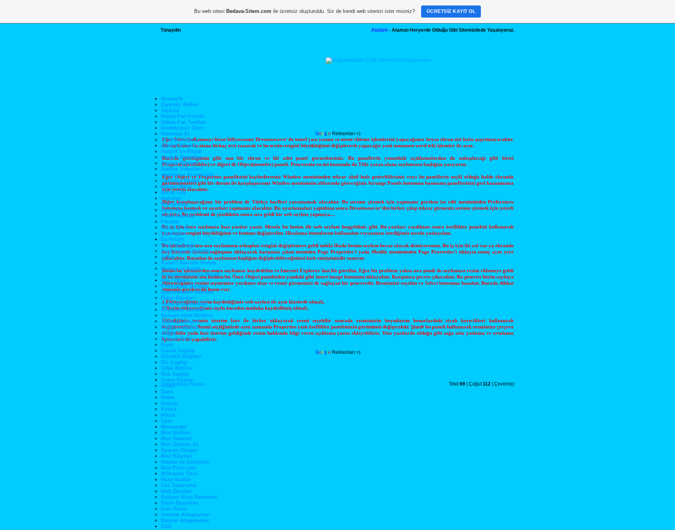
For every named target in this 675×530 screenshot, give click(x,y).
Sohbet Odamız (179, 140)
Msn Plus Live (178, 468)
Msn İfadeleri (176, 438)
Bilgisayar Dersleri (183, 309)
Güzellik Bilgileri (181, 356)
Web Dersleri (176, 491)
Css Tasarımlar (179, 485)
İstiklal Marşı (176, 186)
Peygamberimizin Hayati (190, 274)
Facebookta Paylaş (183, 384)
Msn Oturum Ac (180, 444)
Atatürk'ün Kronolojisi (187, 175)
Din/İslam (172, 239)
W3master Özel (179, 473)
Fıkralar (170, 222)
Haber (168, 397)
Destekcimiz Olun (182, 128)
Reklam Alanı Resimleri (189, 497)
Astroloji (171, 198)
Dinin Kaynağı (178, 245)
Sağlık (168, 333)
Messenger (174, 427)
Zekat (167, 257)
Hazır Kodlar (176, 479)
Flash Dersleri (178, 298)
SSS (166, 526)
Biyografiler (175, 204)
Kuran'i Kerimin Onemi (188, 263)
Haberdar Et (175, 134)
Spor (167, 421)
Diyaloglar (173, 233)
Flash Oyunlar (178, 216)
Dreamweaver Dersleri (187, 292)
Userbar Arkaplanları (186, 515)
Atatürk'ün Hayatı (181, 151)
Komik (169, 409)
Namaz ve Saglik (181, 268)
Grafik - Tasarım (180, 327)
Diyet (167, 345)
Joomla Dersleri (180, 321)
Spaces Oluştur (179, 450)
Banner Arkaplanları (185, 520)
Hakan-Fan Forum (182, 116)
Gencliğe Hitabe (180, 181)
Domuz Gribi (176, 339)
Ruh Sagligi (175, 374)
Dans (167, 391)
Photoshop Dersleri (184, 286)
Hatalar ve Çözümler (185, 462)
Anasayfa (172, 99)
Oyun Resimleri (179, 210)
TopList (170, 110)
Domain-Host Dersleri (186, 315)
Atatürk (379, 30)
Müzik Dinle (175, 227)
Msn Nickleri (176, 432)
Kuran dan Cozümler (186, 251)
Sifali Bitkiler (176, 368)
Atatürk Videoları (181, 169)
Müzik (168, 415)
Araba (168, 386)
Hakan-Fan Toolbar (183, 122)
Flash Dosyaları (179, 503)
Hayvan (170, 403)
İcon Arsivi (174, 509)
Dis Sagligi (174, 362)
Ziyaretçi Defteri (180, 104)
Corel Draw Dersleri (184, 304)
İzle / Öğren (175, 280)
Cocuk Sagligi (178, 350)
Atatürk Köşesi (178, 145)
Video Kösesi (177, 380)
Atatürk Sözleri (179, 163)
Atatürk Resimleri (182, 157)
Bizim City (173, 192)
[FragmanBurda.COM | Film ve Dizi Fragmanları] (378, 60)
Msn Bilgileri (176, 456)
